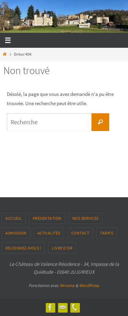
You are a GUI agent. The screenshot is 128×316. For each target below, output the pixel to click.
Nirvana (67, 285)
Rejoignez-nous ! (23, 247)
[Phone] (74, 307)
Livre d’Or (62, 247)
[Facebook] (50, 307)
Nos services (85, 218)
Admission (16, 232)
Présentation (47, 218)
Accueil (13, 218)
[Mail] (62, 307)
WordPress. (89, 285)
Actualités (49, 232)
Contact (80, 232)
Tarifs (106, 232)
